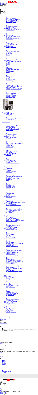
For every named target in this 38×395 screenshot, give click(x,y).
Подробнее (2, 338)
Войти (1, 3)
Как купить (4, 361)
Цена (6, 323)
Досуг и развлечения (5, 369)
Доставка (3, 362)
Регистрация (5, 3)
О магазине (4, 363)
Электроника (4, 372)
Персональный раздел (4, 388)
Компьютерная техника (6, 370)
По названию (2, 323)
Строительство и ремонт (6, 371)
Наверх (1, 390)
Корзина (1, 4)
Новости (3, 360)
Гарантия (3, 364)
